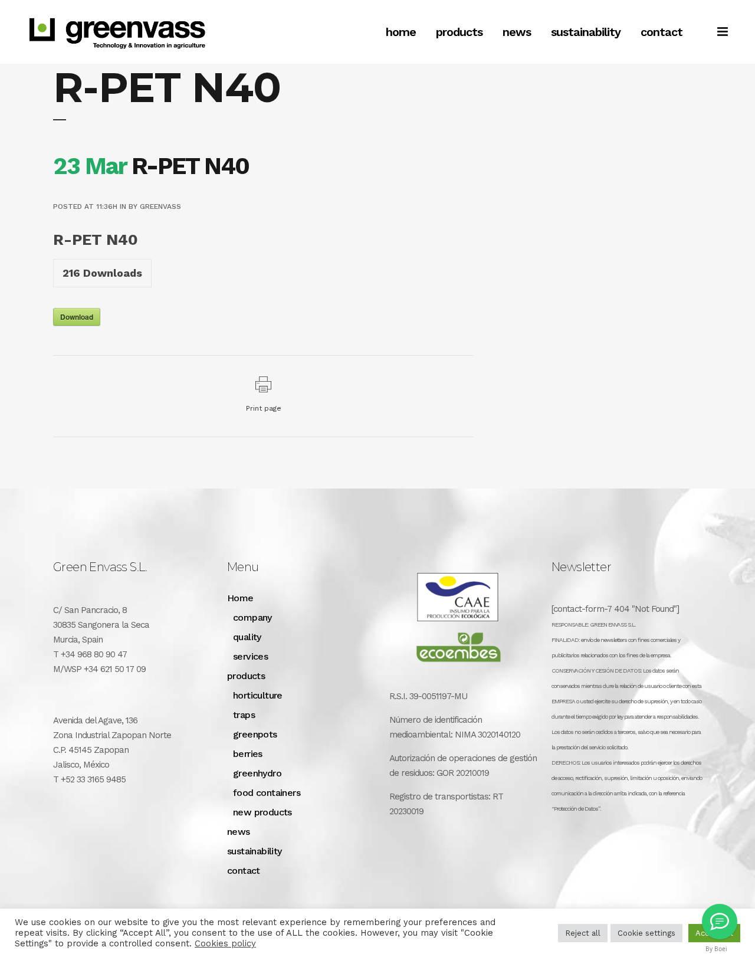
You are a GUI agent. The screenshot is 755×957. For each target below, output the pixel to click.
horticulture (258, 695)
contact (243, 870)
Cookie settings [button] (646, 933)
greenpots (255, 734)
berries (247, 753)
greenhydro (257, 773)
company (252, 617)
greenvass (160, 206)
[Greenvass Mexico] (719, 921)
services (250, 656)
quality (247, 637)
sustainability (254, 851)
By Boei (716, 949)
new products (262, 812)
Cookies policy (225, 943)
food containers (266, 792)
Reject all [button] (582, 933)
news (238, 831)
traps (244, 714)
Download (76, 317)
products (246, 675)
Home (240, 598)
